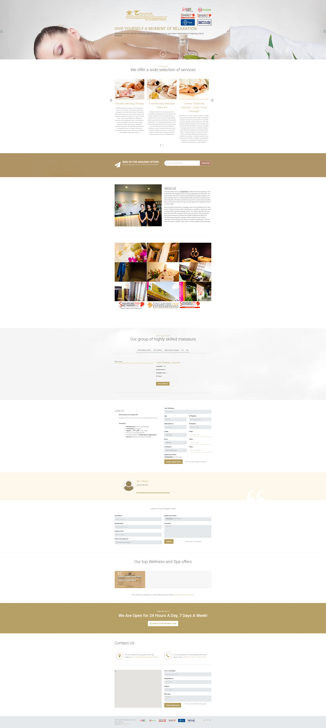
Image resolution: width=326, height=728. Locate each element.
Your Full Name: (169, 408)
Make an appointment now (164, 624)
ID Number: (192, 424)
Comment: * (168, 523)
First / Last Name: (170, 671)
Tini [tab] (183, 350)
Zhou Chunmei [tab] (157, 350)
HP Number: (193, 416)
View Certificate (163, 383)
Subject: (166, 686)
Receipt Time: (119, 531)
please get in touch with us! (184, 595)
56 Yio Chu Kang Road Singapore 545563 (144, 657)
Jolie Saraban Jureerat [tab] (144, 350)
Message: (167, 694)
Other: (191, 431)
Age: (165, 416)
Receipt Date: (119, 523)
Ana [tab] (187, 350)
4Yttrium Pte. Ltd (125, 724)
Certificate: (168, 447)
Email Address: (169, 424)
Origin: (166, 431)
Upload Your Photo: (170, 454)
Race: (166, 439)
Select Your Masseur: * (122, 539)
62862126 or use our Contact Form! (194, 657)
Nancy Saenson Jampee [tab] (172, 350)
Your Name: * (119, 516)
